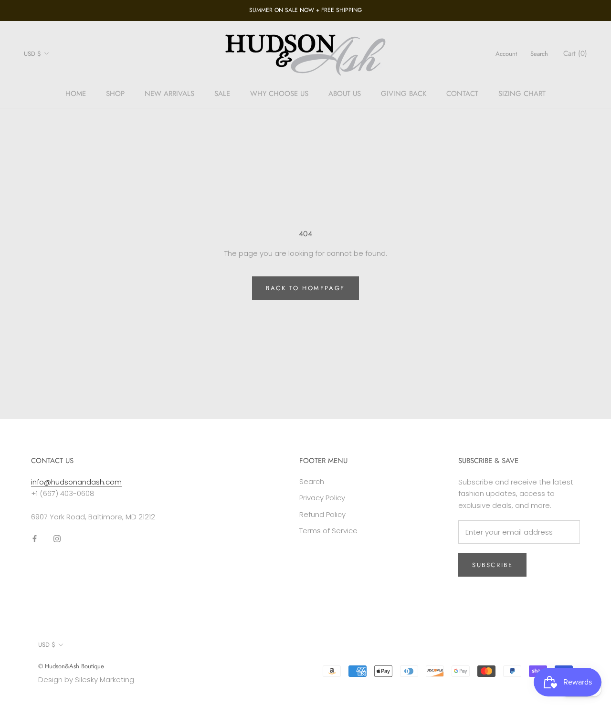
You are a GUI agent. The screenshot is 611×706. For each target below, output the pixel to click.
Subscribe (492, 564)
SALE (222, 93)
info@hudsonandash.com (76, 482)
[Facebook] (34, 539)
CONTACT (462, 93)
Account (506, 53)
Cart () (575, 53)
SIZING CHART (522, 93)
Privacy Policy (322, 498)
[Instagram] (57, 539)
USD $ (32, 53)
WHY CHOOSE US (279, 93)
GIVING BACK (403, 93)
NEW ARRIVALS (169, 93)
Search (539, 53)
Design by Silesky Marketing (86, 679)
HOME (75, 93)
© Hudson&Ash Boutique (71, 666)
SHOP (115, 93)
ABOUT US (344, 93)
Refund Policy (322, 514)
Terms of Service (328, 531)
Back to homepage (305, 288)
